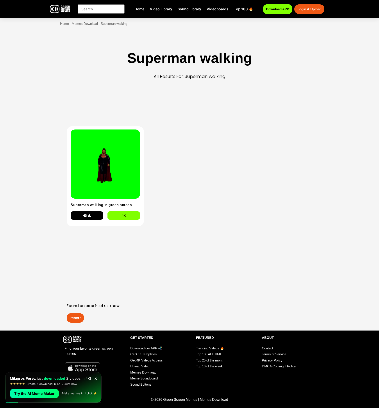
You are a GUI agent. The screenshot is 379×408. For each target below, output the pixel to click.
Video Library (161, 9)
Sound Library (189, 9)
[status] (53, 387)
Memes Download (85, 23)
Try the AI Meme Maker (34, 393)
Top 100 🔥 (243, 9)
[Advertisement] (191, 109)
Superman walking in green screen (101, 205)
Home (139, 9)
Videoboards (217, 9)
